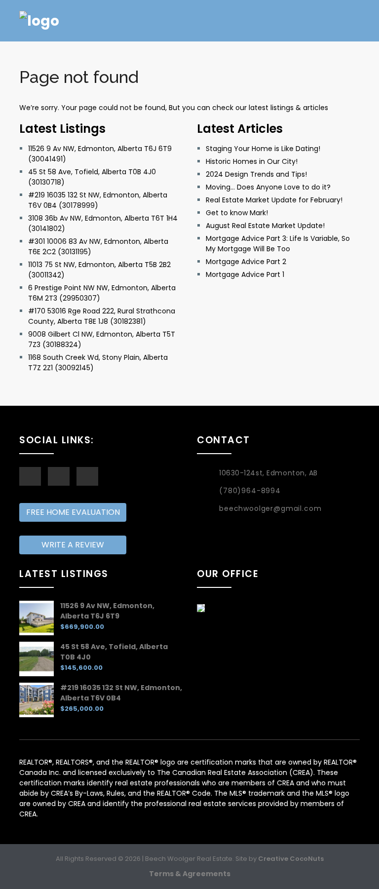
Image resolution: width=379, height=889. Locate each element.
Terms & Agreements (189, 874)
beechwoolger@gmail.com (270, 508)
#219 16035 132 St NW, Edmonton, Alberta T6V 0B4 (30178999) (97, 200)
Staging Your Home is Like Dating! (263, 149)
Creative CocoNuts (291, 858)
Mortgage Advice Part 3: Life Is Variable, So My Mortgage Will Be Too (278, 243)
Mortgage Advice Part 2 (246, 262)
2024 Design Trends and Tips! (256, 174)
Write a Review (72, 544)
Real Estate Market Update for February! (274, 200)
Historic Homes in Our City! (252, 161)
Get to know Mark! (237, 213)
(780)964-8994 (250, 491)
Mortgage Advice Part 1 (245, 274)
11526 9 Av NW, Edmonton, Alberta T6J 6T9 (107, 611)
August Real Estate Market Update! (265, 226)
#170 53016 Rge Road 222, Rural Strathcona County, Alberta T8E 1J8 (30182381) (101, 316)
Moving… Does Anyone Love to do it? (268, 187)
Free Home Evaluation (73, 512)
